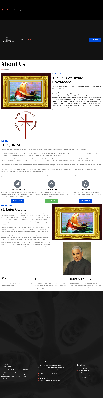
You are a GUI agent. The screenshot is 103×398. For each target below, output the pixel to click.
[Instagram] (7, 10)
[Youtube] (5, 10)
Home (22, 40)
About (29, 40)
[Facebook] (2, 10)
